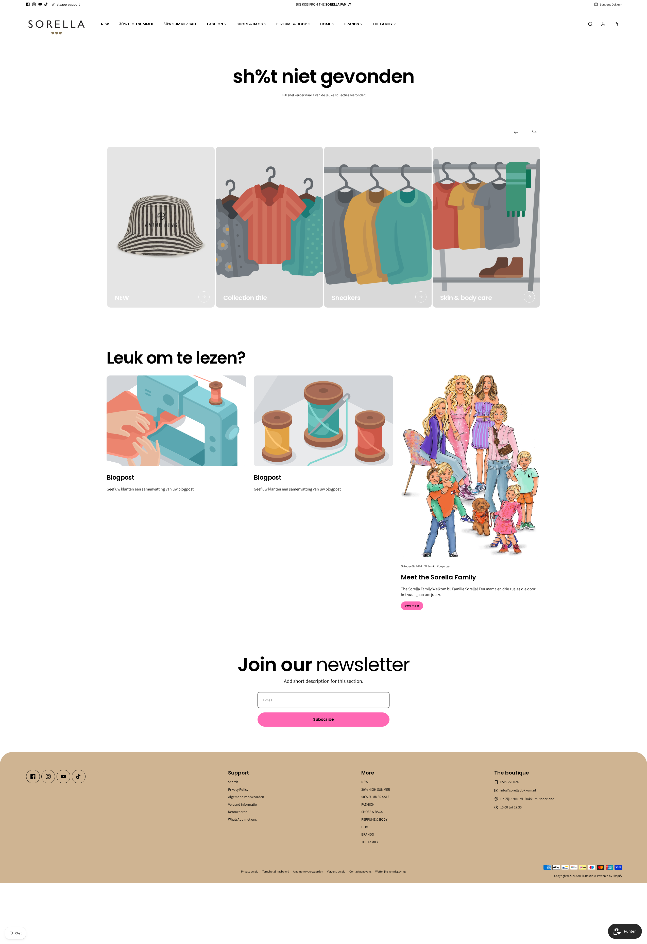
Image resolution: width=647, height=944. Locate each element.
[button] (616, 24)
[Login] (603, 24)
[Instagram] (34, 4)
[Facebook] (28, 4)
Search (233, 782)
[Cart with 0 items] (616, 24)
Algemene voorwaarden (246, 797)
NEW (105, 24)
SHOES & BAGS (249, 24)
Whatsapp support (66, 4)
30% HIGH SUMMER (136, 24)
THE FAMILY (382, 24)
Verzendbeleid (336, 871)
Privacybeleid (250, 871)
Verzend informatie (242, 804)
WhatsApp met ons (242, 819)
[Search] (590, 24)
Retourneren (237, 811)
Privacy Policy (238, 789)
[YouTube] (40, 4)
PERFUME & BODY (291, 24)
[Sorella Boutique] (56, 24)
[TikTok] (46, 4)
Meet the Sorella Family (438, 577)
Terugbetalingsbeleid (275, 871)
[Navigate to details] (204, 297)
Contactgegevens (360, 871)
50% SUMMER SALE (180, 24)
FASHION (215, 24)
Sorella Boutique (586, 876)
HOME (325, 24)
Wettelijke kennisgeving (390, 871)
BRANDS (351, 24)
